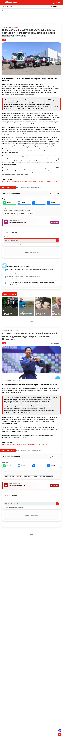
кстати (16, 330)
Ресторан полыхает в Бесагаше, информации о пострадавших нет (23, 276)
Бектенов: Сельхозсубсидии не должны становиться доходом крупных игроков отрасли (29, 181)
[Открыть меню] (3, 2)
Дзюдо (20, 476)
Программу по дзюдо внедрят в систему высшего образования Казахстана (25, 444)
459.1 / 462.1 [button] (8, 6)
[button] (56, 6)
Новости (11, 10)
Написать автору (56, 40)
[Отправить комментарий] (57, 240)
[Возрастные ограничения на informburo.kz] (53, 2)
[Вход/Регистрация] (56, 2)
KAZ (59, 2)
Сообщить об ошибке (8, 187)
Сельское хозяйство (11, 213)
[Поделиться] (59, 734)
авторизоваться (16, 236)
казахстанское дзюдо (46, 476)
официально (16, 27)
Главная (4, 10)
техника (22, 213)
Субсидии (30, 213)
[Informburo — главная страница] (11, 2)
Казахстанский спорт (31, 476)
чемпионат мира (9, 476)
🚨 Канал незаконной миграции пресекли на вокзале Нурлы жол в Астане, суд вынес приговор (31, 282)
